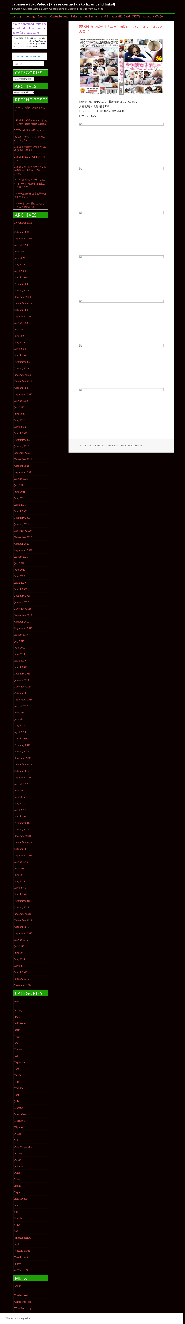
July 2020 (19, 563)
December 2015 (23, 913)
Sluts (17, 1224)
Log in (17, 1285)
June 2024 (19, 258)
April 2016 (20, 887)
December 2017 (23, 758)
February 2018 (22, 745)
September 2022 (23, 394)
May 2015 (19, 959)
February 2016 (22, 900)
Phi (16, 1140)
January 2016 (21, 907)
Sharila (18, 1218)
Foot (16, 1094)
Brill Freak (20, 1023)
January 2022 (21, 446)
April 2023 (20, 349)
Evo (16, 1055)
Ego (16, 1042)
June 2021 (19, 491)
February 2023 (22, 362)
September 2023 (23, 316)
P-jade (17, 1133)
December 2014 (23, 985)
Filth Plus (19, 1088)
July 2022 (19, 407)
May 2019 (19, 654)
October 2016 (21, 849)
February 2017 (22, 823)
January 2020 (21, 602)
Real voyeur (20, 1198)
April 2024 (20, 271)
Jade (16, 1101)
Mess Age (19, 1120)
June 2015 (19, 952)
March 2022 (20, 433)
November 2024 (23, 222)
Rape (17, 1192)
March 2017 (20, 816)
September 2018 (23, 699)
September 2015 (23, 933)
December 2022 (23, 374)
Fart (16, 1068)
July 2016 (19, 868)
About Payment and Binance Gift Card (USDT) (110, 16)
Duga (17, 1036)
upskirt (18, 1244)
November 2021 (23, 459)
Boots (17, 1017)
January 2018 (21, 751)
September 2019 (23, 628)
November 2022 (23, 381)
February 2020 (22, 595)
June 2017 (19, 797)
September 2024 (23, 238)
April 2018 (20, 732)
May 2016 (19, 881)
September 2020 (23, 550)
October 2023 (21, 310)
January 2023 (21, 368)
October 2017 (21, 771)
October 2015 (21, 926)
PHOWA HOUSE (23, 1146)
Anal (16, 1001)
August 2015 (21, 939)
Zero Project (21, 1257)
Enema (42, 16)
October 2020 (21, 543)
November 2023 (23, 303)
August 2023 (21, 323)
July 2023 (19, 329)
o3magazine (23, 1318)
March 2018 (20, 738)
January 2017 (21, 829)
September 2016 (23, 855)
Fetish (17, 1075)
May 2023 (19, 342)
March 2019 (20, 667)
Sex (16, 1211)
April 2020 (20, 582)
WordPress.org (22, 1308)
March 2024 (20, 277)
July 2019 (19, 641)
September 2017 (23, 777)
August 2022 (21, 400)
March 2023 (20, 355)
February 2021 (22, 517)
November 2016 (23, 842)
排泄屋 (17, 1263)
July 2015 (19, 946)
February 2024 (22, 284)
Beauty (18, 1010)
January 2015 (21, 978)
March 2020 (20, 589)
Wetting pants (22, 1250)
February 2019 (22, 673)
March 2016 (20, 894)
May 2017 (19, 803)
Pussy (17, 1179)
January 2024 (21, 290)
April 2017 (20, 810)
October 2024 (21, 232)
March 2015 (20, 972)
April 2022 (20, 426)
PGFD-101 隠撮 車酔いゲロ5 (29, 130)
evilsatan (113, 445)
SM (16, 1231)
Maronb (18, 1107)
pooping (29, 16)
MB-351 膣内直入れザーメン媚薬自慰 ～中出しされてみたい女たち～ (30, 170)
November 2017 (23, 764)
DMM (17, 1029)
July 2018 (19, 712)
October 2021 (21, 465)
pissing (16, 16)
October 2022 (21, 387)
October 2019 (21, 621)
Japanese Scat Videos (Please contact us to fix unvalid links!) (63, 4)
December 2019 (23, 608)
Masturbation (59, 16)
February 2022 (22, 439)
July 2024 (19, 251)
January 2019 (21, 680)
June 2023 (19, 336)
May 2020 (19, 576)
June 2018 (19, 719)
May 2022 (19, 420)
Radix (17, 1185)
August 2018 (21, 706)
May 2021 (19, 498)
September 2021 (23, 472)
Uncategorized (22, 1237)
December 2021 (23, 452)
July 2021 (19, 485)
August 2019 (21, 634)
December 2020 (23, 530)
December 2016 (23, 836)
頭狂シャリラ (21, 1270)
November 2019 (23, 615)
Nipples (18, 1127)
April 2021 (20, 504)
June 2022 (19, 413)
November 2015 (23, 920)
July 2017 (19, 790)
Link (84, 445)
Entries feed (21, 1295)
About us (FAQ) (153, 16)
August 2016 (21, 862)
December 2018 (23, 686)
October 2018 (21, 693)
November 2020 (23, 537)
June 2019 (19, 647)
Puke (74, 16)
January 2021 (21, 524)
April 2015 (20, 965)
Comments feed (23, 1301)
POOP (17, 1159)
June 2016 (19, 875)
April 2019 (20, 660)
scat (16, 1205)
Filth (16, 1081)
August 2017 (21, 784)
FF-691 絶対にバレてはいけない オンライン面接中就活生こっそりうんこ (29, 184)
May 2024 (19, 264)
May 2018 (19, 725)
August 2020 (21, 556)
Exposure (19, 1062)
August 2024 (21, 245)
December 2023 (23, 297)
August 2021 (21, 478)
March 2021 (20, 511)
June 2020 (19, 569)
